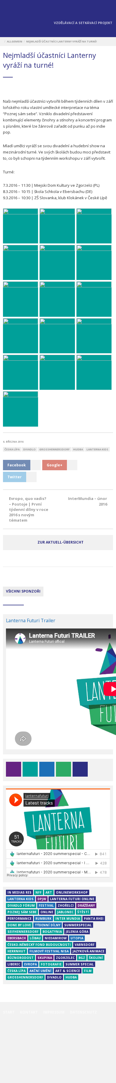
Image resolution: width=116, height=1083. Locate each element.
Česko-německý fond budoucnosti (39, 945)
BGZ (82, 958)
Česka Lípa (12, 449)
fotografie (51, 964)
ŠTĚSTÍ (83, 912)
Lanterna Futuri (15, 19)
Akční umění (40, 971)
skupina (44, 958)
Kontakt (29, 1012)
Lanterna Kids (97, 449)
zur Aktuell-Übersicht (60, 542)
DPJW (41, 899)
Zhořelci (66, 905)
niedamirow (56, 938)
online (46, 912)
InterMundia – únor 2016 (87, 501)
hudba (78, 449)
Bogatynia (52, 932)
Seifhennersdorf (23, 932)
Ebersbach (16, 938)
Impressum (54, 1012)
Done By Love (19, 925)
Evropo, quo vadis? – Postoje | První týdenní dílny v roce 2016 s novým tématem (28, 509)
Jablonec (65, 912)
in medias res (19, 892)
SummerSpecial (78, 925)
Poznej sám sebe (22, 912)
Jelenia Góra (77, 932)
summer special (79, 964)
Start (9, 1012)
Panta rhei (94, 918)
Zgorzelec (65, 958)
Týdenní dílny (47, 925)
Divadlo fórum (21, 905)
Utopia (76, 938)
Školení (96, 958)
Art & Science (67, 971)
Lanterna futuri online (72, 899)
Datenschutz (83, 1012)
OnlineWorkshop (72, 892)
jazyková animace (88, 951)
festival (46, 905)
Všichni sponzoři (23, 591)
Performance (19, 918)
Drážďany (86, 905)
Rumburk (43, 918)
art (49, 892)
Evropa (30, 964)
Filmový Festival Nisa (49, 951)
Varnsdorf (85, 945)
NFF (38, 892)
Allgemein (14, 41)
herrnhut (16, 951)
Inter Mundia (67, 918)
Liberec (13, 964)
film (88, 971)
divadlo (29, 449)
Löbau (35, 938)
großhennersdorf (54, 449)
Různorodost (20, 958)
